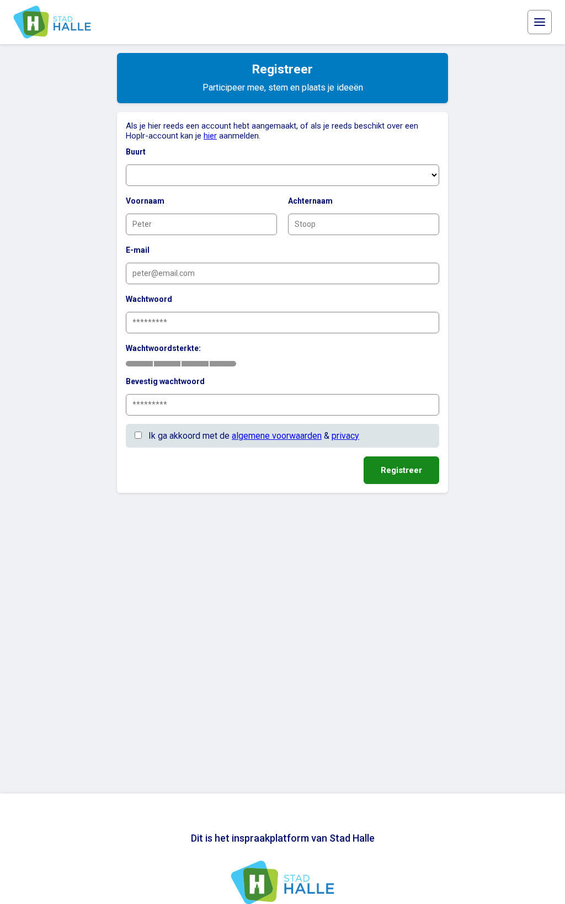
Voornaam (145, 200)
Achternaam (310, 200)
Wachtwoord (149, 299)
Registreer (401, 470)
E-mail (138, 250)
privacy (345, 435)
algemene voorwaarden (277, 435)
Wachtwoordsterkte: (163, 348)
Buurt (136, 151)
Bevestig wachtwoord (165, 381)
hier (210, 136)
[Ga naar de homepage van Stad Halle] (52, 22)
